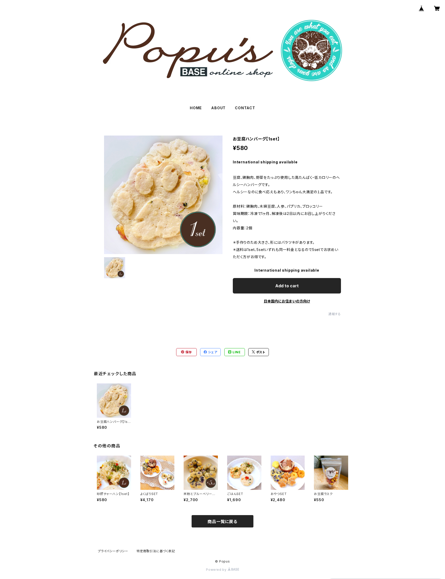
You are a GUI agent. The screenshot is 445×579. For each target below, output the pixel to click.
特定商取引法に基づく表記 (155, 551)
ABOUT (218, 108)
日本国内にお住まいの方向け (287, 301)
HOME (196, 108)
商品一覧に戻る (222, 521)
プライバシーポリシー (113, 551)
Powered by (217, 570)
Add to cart (287, 285)
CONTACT (245, 108)
